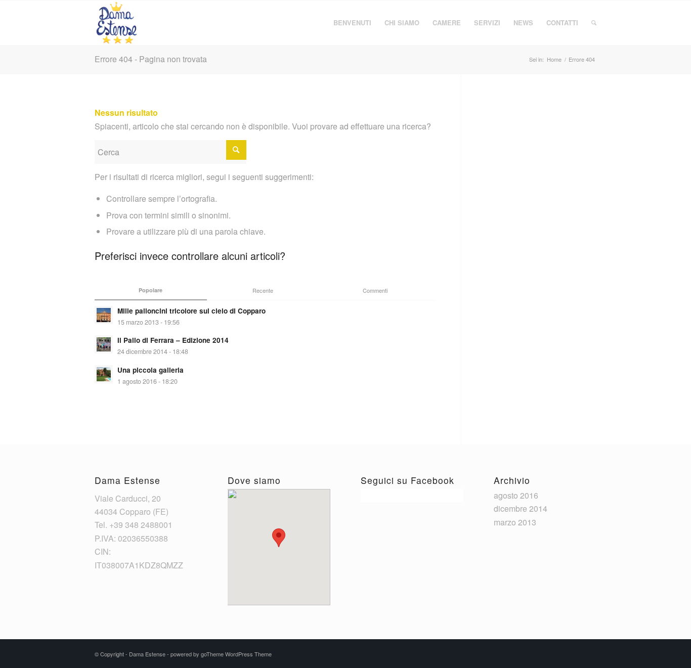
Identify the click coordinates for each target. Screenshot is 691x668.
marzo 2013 (515, 522)
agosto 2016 (516, 495)
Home (554, 59)
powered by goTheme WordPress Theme (221, 654)
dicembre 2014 (520, 508)
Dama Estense (147, 654)
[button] (278, 537)
